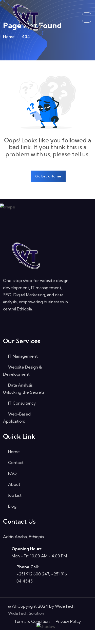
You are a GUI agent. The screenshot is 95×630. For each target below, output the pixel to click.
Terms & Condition (32, 621)
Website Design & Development (22, 370)
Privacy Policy (68, 621)
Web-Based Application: (17, 417)
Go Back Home (48, 176)
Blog (11, 506)
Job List (14, 495)
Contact (15, 462)
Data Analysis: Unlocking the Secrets (24, 389)
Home (9, 36)
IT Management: (23, 356)
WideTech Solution (26, 613)
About (13, 484)
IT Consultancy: (21, 403)
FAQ (12, 473)
